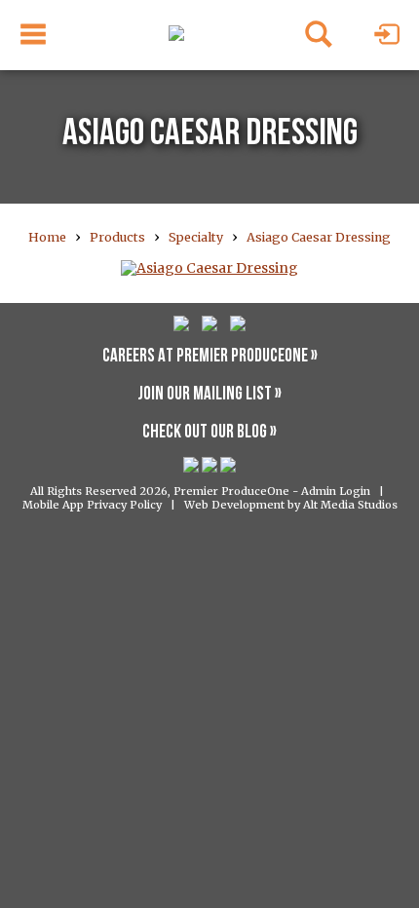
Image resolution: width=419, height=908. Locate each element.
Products (117, 237)
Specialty (196, 237)
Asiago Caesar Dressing (319, 237)
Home (47, 237)
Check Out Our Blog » (209, 433)
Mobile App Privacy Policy (92, 504)
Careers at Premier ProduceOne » (210, 357)
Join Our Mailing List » (209, 395)
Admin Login (335, 491)
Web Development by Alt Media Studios (291, 504)
